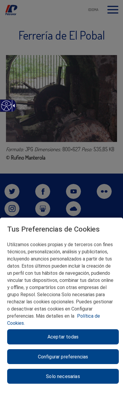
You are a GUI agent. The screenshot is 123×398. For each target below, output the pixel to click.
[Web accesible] (6, 109)
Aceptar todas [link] (63, 337)
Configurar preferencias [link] (63, 357)
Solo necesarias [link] (63, 376)
